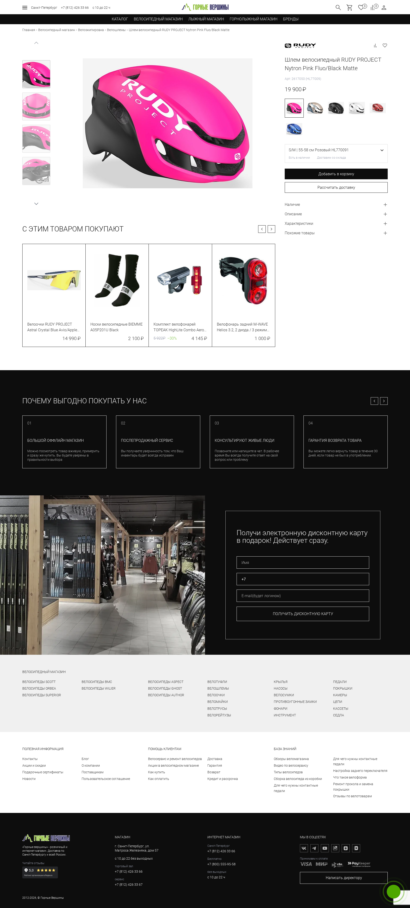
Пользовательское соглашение (106, 779)
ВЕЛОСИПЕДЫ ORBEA (39, 688)
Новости (29, 779)
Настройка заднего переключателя (360, 771)
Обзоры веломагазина (291, 759)
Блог (85, 759)
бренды (290, 19)
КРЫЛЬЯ (281, 682)
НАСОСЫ (281, 688)
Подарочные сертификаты (42, 772)
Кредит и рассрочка (222, 779)
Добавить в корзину (336, 174)
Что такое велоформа (350, 777)
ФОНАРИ (280, 708)
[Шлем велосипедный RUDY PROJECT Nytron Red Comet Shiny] (377, 108)
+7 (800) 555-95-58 (221, 864)
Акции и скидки (34, 765)
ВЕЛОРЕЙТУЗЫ (219, 715)
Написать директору (344, 878)
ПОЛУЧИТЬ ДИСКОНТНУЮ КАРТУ (303, 614)
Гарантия (214, 765)
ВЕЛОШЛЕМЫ (218, 688)
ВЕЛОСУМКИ (284, 695)
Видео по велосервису (291, 765)
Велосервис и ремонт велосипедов (175, 759)
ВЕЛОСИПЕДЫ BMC (97, 682)
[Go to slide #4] (36, 171)
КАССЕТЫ (340, 708)
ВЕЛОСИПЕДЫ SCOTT (39, 682)
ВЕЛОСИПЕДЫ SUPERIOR (41, 695)
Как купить (156, 772)
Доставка (214, 759)
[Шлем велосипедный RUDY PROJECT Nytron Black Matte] (335, 108)
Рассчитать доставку (336, 187)
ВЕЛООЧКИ (216, 695)
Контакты (30, 759)
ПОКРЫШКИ (342, 688)
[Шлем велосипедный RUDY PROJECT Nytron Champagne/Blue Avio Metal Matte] (315, 108)
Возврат (213, 772)
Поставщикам (92, 772)
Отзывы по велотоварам (352, 796)
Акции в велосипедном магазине (173, 765)
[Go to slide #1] (36, 74)
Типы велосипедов (288, 772)
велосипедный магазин (44, 672)
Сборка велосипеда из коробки (298, 779)
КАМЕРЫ (340, 695)
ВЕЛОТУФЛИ (217, 682)
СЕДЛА (338, 715)
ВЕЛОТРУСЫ (217, 708)
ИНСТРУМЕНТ (285, 715)
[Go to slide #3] (36, 139)
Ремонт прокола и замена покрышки (353, 786)
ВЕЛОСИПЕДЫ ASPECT (165, 682)
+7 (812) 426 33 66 (75, 7)
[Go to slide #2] (36, 106)
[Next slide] (36, 203)
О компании (91, 765)
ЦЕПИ (337, 702)
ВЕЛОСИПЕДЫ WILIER (99, 688)
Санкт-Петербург (44, 7)
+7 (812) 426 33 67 (129, 884)
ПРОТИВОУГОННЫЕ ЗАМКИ (295, 702)
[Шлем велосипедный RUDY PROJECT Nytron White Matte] (356, 108)
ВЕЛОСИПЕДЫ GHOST (165, 688)
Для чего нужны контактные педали (296, 788)
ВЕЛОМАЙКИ (217, 702)
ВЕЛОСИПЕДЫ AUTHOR (166, 695)
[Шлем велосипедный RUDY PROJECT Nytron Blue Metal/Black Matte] (294, 129)
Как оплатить (158, 779)
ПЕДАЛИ (340, 682)
